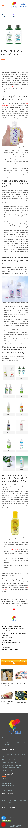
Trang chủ (6, 15)
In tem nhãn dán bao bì (11, 549)
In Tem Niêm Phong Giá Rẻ (7, 702)
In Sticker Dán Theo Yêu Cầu (7, 684)
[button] (3, 5)
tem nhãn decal (16, 86)
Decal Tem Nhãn (20, 15)
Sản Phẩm (12, 15)
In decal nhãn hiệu (21, 702)
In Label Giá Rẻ (21, 684)
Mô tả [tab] (15, 68)
